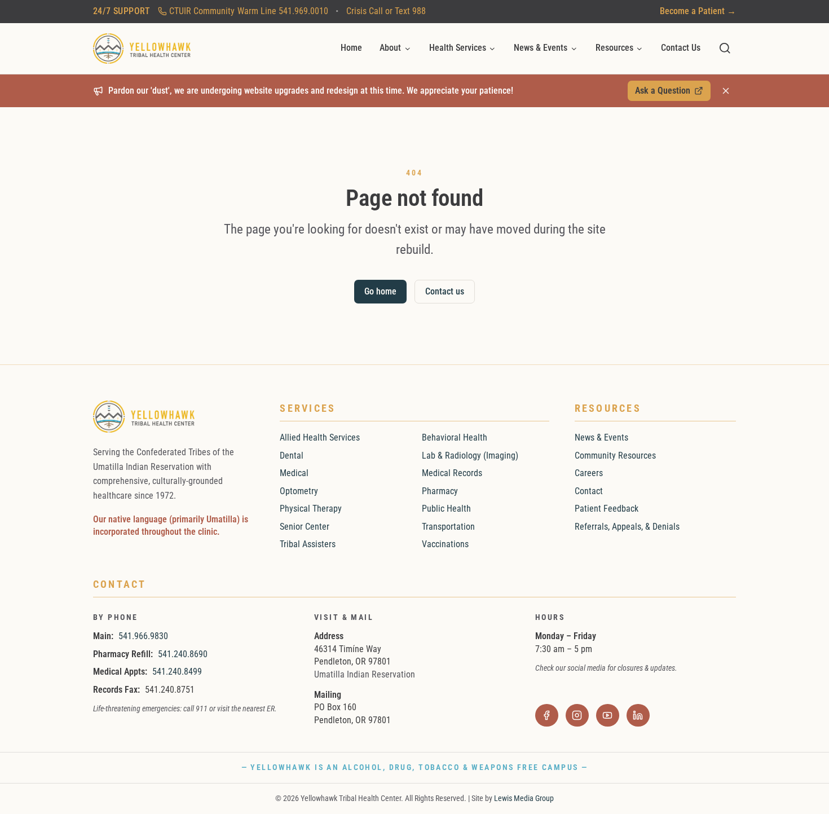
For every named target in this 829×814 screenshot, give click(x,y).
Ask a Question (668, 93)
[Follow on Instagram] (577, 715)
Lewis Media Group (524, 798)
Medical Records (452, 473)
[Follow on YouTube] (607, 715)
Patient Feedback (606, 508)
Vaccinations (445, 544)
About (390, 47)
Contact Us (680, 47)
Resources (614, 47)
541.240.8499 (177, 671)
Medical (294, 473)
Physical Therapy (311, 508)
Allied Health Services (320, 437)
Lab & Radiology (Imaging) (470, 455)
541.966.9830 (143, 636)
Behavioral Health (454, 437)
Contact (589, 491)
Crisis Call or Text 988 (386, 11)
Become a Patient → (698, 11)
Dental (291, 455)
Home (351, 47)
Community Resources (615, 455)
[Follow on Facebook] (546, 715)
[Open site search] (725, 48)
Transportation (448, 526)
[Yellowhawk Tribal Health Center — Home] (142, 48)
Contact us (444, 291)
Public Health (446, 508)
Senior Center (304, 526)
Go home (380, 291)
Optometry (299, 491)
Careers (589, 473)
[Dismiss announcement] (726, 91)
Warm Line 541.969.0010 (248, 11)
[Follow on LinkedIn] (638, 715)
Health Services (457, 47)
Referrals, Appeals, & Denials (627, 526)
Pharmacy (440, 491)
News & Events (540, 47)
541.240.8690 (183, 654)
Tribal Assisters (308, 544)
